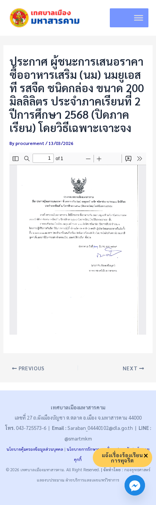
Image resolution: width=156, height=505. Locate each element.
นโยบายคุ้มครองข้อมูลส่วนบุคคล (34, 449)
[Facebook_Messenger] (135, 485)
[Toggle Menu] (138, 17)
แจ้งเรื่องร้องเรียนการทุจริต (122, 458)
